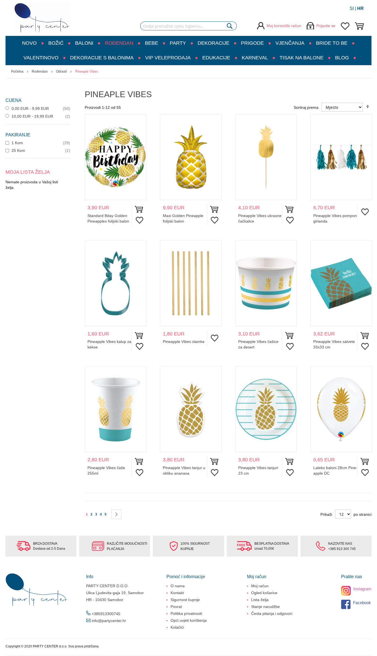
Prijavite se (325, 25)
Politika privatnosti (186, 613)
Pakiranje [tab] (18, 135)
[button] (138, 220)
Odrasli (62, 71)
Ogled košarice (264, 593)
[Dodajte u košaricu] (139, 210)
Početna (17, 71)
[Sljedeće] (116, 514)
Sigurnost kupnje (185, 599)
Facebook (361, 602)
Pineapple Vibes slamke (184, 341)
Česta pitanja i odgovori (271, 613)
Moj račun (260, 586)
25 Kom (17, 150)
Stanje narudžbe (265, 606)
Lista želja (260, 599)
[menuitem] (32, 43)
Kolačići (177, 627)
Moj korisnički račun (284, 25)
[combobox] (188, 26)
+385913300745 (106, 614)
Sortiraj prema (306, 107)
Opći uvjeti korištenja (189, 620)
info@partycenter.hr (109, 620)
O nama (178, 586)
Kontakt (177, 593)
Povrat (176, 606)
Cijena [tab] (14, 100)
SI (352, 8)
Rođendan (40, 71)
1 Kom (16, 143)
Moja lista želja (345, 26)
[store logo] (42, 18)
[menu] (188, 50)
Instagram (361, 588)
